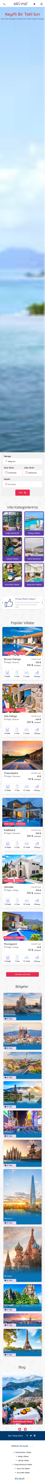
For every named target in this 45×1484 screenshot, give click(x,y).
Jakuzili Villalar (23, 1460)
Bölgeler (19, 1479)
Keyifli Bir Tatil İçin (22, 14)
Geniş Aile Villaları (23, 1469)
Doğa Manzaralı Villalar (23, 1465)
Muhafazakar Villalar (23, 1452)
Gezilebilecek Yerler (22, 1421)
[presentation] (2, 602)
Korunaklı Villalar (23, 1473)
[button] (19, 1429)
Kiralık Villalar (19, 1446)
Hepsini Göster (22, 974)
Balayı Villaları (23, 1456)
